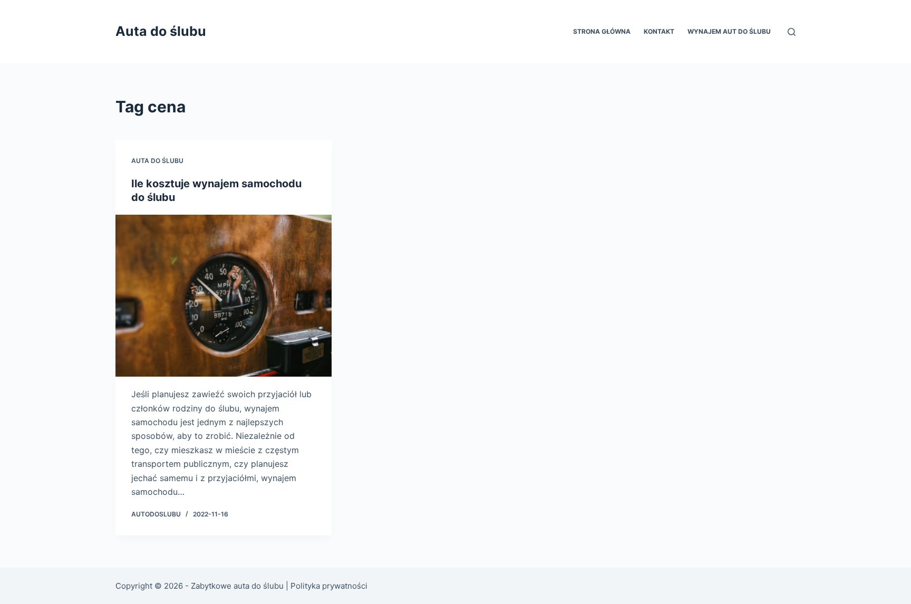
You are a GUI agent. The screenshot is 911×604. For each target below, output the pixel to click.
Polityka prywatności (328, 586)
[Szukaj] (792, 32)
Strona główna (602, 31)
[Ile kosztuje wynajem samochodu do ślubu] (223, 296)
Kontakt (659, 31)
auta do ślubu (157, 161)
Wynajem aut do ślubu (729, 31)
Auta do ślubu (160, 31)
